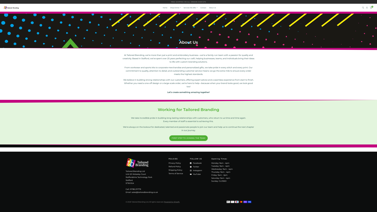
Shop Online (174, 8)
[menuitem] (165, 7)
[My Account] (367, 8)
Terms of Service (176, 173)
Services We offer (190, 8)
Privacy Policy (175, 163)
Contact (203, 8)
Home (165, 8)
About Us (212, 8)
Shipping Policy (175, 170)
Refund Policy (175, 166)
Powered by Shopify (172, 202)
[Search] (363, 8)
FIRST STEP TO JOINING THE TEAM (188, 138)
